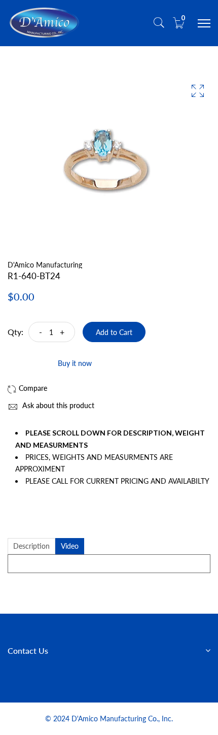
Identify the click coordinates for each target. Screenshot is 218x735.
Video (70, 546)
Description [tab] (31, 546)
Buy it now (75, 363)
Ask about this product (57, 405)
